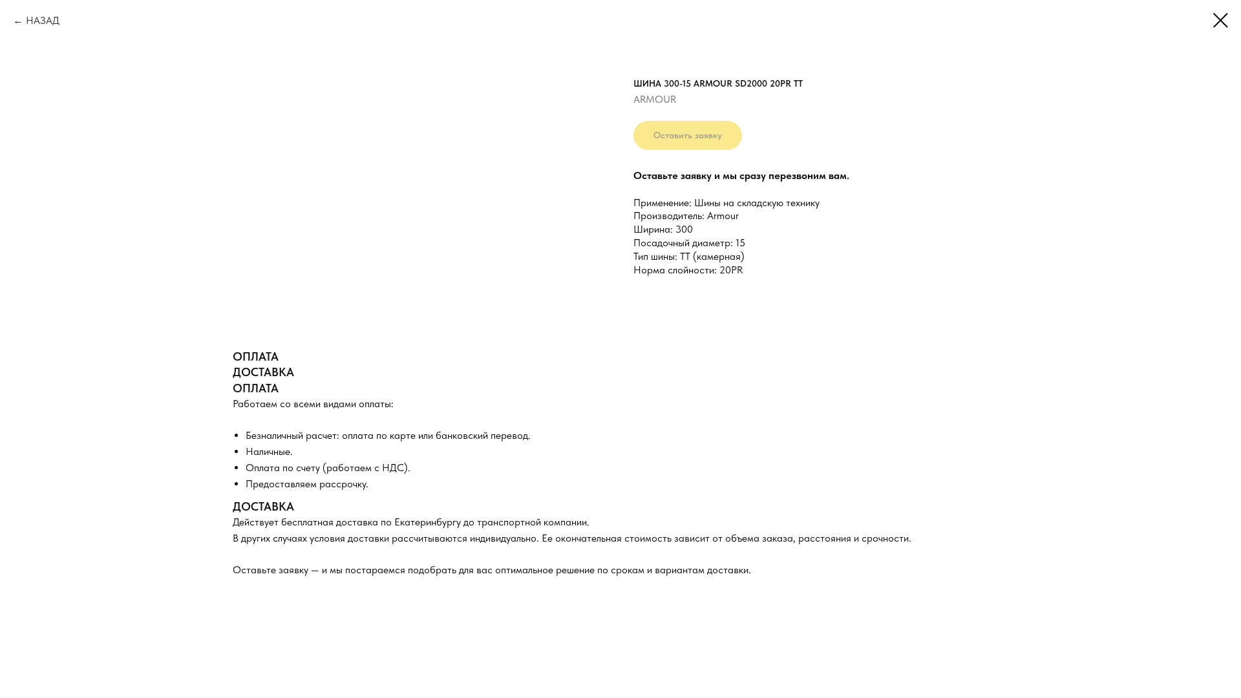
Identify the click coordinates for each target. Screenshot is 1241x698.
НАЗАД (42, 20)
